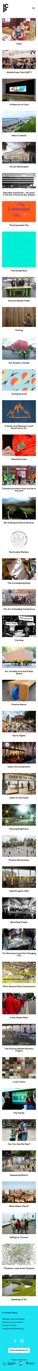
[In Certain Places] (5, 8)
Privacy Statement (19, 1360)
